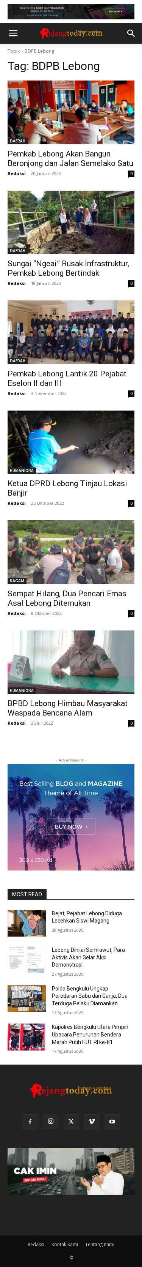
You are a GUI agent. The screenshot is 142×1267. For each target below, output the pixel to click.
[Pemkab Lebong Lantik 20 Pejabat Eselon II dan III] (71, 332)
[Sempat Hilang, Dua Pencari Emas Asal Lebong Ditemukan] (71, 552)
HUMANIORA (22, 470)
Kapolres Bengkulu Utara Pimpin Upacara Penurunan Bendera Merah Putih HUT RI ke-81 (90, 1034)
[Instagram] (50, 1121)
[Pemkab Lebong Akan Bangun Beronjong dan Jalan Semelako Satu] (71, 112)
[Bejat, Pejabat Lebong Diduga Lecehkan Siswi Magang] (27, 923)
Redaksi (17, 173)
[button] (13, 33)
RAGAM (17, 580)
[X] (71, 1122)
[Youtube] (112, 1122)
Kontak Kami (64, 1244)
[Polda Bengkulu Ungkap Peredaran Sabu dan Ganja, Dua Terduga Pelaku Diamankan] (27, 998)
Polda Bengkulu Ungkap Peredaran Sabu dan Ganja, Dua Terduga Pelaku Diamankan (90, 996)
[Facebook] (30, 1122)
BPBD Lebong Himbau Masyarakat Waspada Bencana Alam (68, 708)
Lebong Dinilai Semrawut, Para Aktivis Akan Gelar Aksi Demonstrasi (88, 957)
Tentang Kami (99, 1244)
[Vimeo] (91, 1122)
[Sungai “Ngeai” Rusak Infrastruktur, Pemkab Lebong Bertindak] (71, 222)
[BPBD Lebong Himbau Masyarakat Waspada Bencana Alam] (71, 662)
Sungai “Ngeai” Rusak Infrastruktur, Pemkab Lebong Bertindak (68, 268)
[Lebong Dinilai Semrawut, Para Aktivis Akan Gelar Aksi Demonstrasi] (27, 959)
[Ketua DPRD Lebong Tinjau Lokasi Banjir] (71, 442)
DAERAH (17, 141)
